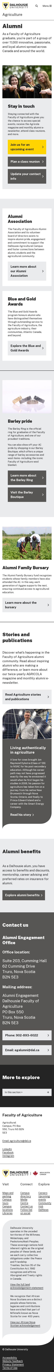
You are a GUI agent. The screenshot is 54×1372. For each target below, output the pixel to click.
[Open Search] (36, 6)
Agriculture (12, 14)
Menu (46, 6)
